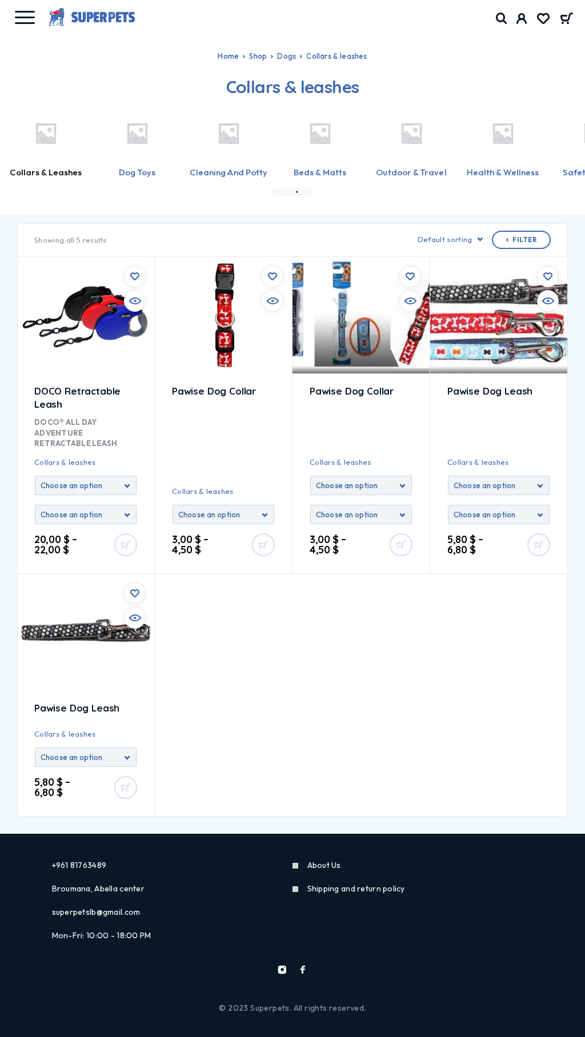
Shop (258, 56)
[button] (274, 192)
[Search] (501, 19)
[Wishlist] (543, 20)
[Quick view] (135, 301)
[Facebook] (302, 969)
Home (228, 56)
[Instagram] (282, 969)
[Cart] (566, 19)
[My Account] (521, 20)
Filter (524, 240)
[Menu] (24, 17)
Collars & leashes (64, 462)
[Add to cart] (125, 544)
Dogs (286, 56)
